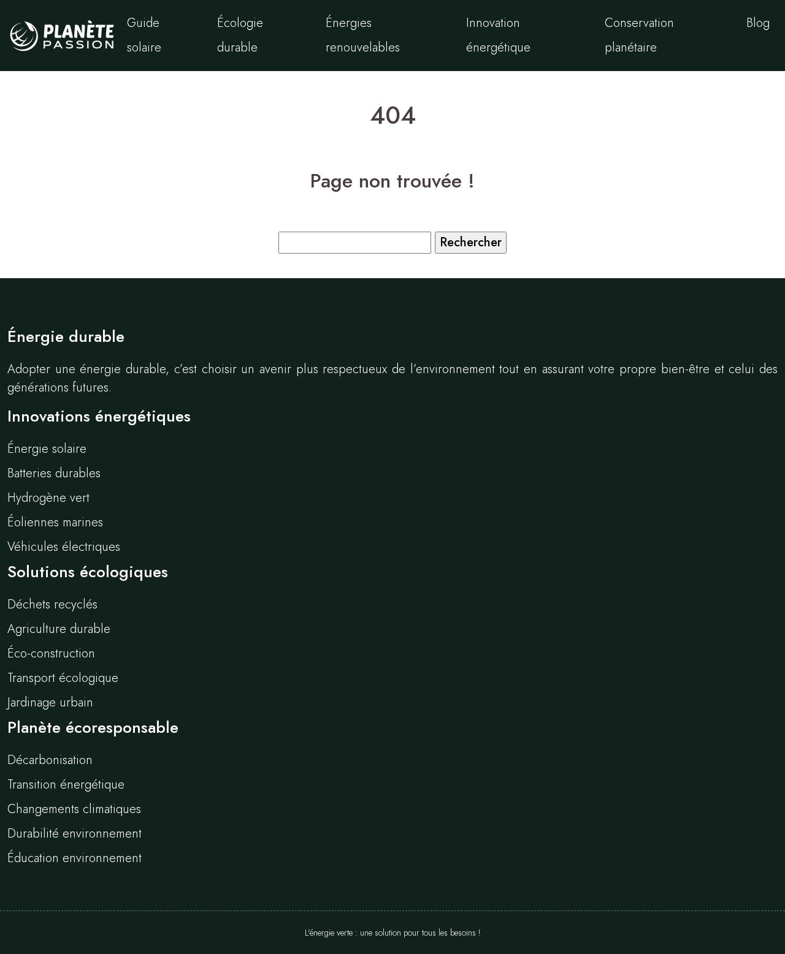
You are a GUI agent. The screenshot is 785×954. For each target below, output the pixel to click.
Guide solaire (144, 35)
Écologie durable (240, 35)
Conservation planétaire (639, 35)
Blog (758, 23)
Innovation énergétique (498, 35)
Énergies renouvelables (363, 35)
